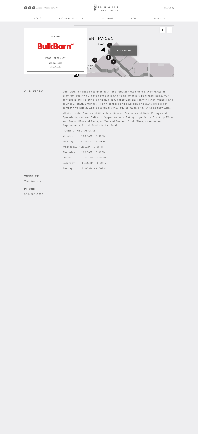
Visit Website (32, 181)
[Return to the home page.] (106, 8)
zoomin (162, 30)
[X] (34, 7)
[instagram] (26, 7)
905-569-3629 (33, 194)
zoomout (169, 30)
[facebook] (30, 7)
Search (167, 8)
